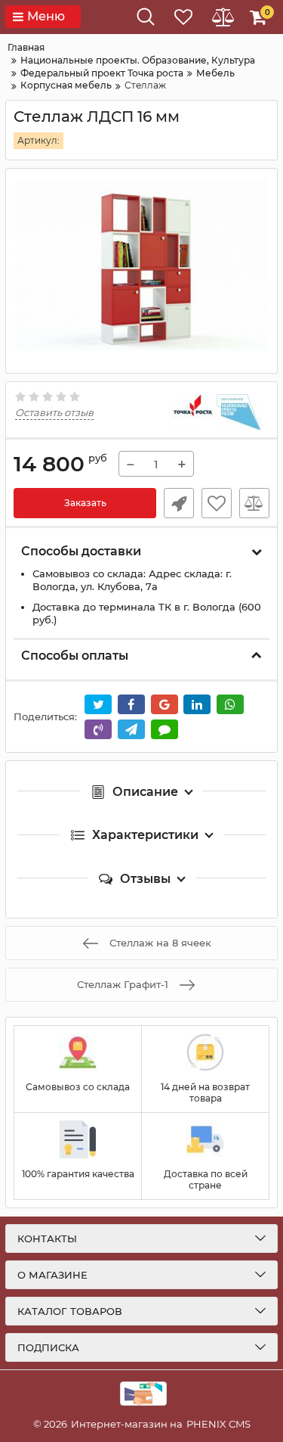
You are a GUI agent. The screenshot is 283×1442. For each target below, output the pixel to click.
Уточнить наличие (179, 503)
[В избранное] (216, 503)
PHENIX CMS (218, 1424)
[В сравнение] (254, 503)
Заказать (85, 502)
